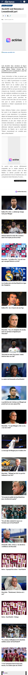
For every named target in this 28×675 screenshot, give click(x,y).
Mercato (9, 5)
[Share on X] (8, 16)
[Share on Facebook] (5, 16)
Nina (2, 19)
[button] (3, 1)
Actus (3, 5)
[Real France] (10, 1)
